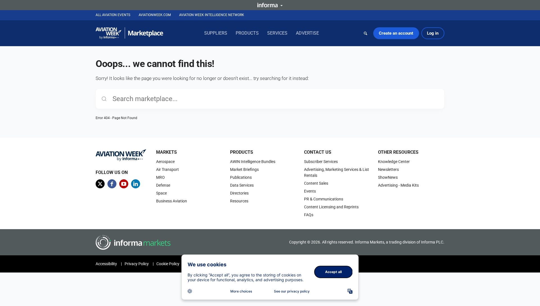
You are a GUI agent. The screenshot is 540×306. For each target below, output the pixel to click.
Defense (163, 185)
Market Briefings (244, 169)
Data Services (242, 185)
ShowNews (388, 177)
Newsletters (388, 169)
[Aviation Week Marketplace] (129, 33)
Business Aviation (171, 201)
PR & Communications (323, 199)
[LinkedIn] (135, 183)
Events (310, 191)
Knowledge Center (394, 161)
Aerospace (165, 161)
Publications (241, 177)
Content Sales (316, 183)
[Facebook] (111, 183)
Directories (239, 193)
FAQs (308, 215)
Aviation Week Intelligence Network (211, 15)
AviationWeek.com (155, 15)
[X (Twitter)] (100, 183)
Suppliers (215, 33)
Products (247, 33)
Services (277, 33)
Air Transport (167, 169)
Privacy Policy (137, 264)
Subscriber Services (321, 161)
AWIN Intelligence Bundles (252, 161)
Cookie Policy (167, 264)
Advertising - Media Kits (398, 185)
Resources (239, 201)
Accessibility (106, 264)
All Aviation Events (113, 15)
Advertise (307, 33)
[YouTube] (123, 183)
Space (161, 193)
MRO (160, 177)
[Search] (365, 33)
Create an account (396, 33)
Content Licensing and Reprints (331, 207)
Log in (432, 33)
